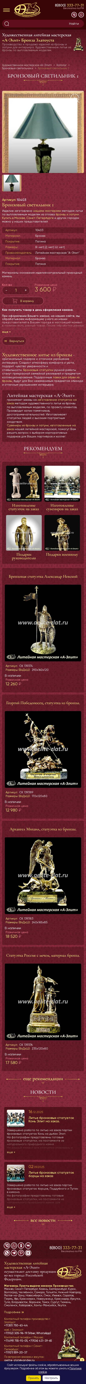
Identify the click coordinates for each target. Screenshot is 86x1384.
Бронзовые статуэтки (38, 370)
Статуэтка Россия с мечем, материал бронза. (43, 955)
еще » (6, 331)
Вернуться (16, 341)
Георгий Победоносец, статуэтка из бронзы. (43, 702)
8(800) (69, 5)
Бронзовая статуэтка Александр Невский (43, 576)
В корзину (27, 301)
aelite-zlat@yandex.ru (19, 1360)
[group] (43, 132)
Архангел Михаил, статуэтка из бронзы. (43, 829)
